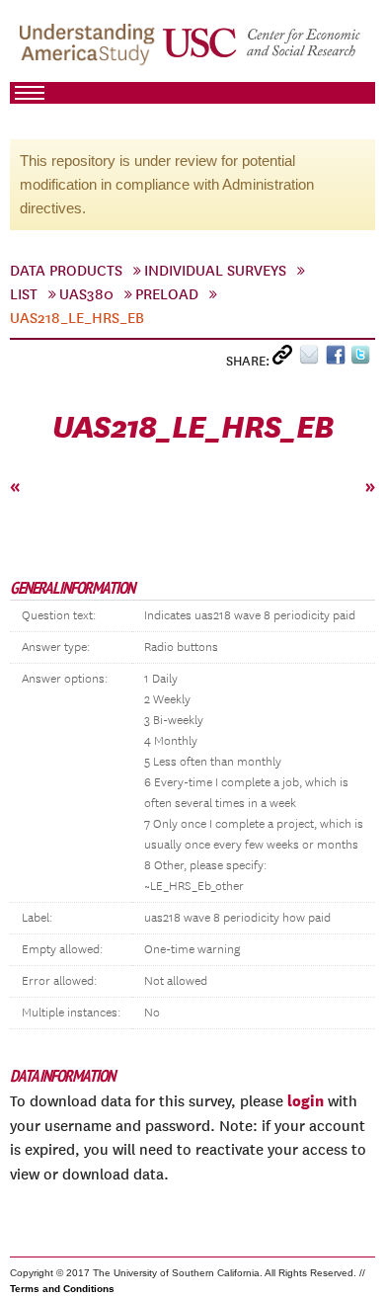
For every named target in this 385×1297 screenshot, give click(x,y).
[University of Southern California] (262, 50)
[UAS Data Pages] (90, 50)
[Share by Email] (312, 359)
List (24, 294)
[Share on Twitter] (362, 359)
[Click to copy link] (285, 359)
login (305, 1100)
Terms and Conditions (62, 1288)
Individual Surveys (215, 271)
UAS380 (86, 294)
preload (166, 294)
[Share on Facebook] (338, 359)
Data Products (66, 271)
